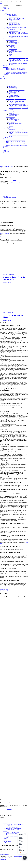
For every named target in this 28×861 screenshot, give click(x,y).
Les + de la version (7, 198)
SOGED (11, 54)
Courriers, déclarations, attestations (13, 832)
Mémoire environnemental (15, 19)
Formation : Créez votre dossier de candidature (16, 72)
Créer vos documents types (12, 827)
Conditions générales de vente (19, 856)
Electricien (21, 183)
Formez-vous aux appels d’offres (13, 828)
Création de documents (11, 14)
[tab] (15, 196)
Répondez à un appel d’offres (12, 829)
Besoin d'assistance (4, 854)
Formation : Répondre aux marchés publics (15, 68)
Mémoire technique (13, 15)
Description (5, 196)
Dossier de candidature (14, 17)
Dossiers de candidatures (11, 40)
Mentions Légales (4, 858)
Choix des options (7, 282)
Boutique (6, 166)
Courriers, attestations (11, 50)
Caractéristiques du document (9, 197)
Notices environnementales (12, 836)
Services (5, 13)
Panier (4, 7)
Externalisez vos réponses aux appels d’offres (16, 27)
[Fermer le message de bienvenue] (25, 834)
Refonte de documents (11, 20)
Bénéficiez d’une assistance (12, 825)
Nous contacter (3, 78)
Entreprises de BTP (13, 43)
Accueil (2, 166)
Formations (5, 67)
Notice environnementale (17, 32)
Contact (4, 152)
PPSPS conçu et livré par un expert (16, 18)
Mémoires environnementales (15, 51)
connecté (9, 809)
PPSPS (10, 26)
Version (2, 180)
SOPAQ (11, 166)
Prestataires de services (14, 42)
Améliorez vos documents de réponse (14, 824)
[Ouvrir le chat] (25, 858)
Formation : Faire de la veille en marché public (16, 73)
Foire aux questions (7, 841)
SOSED (10, 55)
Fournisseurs (11, 41)
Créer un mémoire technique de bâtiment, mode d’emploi (18, 58)
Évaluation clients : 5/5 (5, 589)
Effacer (14, 180)
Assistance (5, 74)
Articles (7, 28)
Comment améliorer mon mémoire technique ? (17, 30)
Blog (4, 76)
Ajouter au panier (4, 181)
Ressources (5, 65)
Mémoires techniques (10, 45)
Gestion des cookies (13, 858)
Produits (5, 38)
